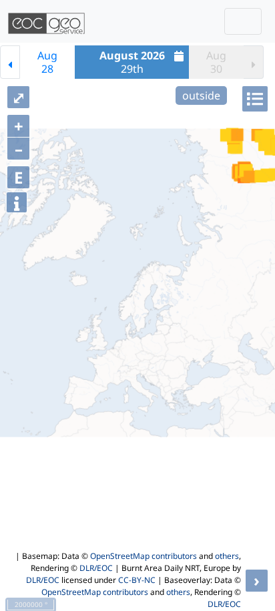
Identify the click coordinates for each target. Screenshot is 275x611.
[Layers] (255, 99)
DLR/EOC (96, 568)
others (227, 556)
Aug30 (216, 62)
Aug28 (47, 62)
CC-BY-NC (137, 580)
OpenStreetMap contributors (143, 556)
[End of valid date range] (254, 62)
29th (132, 62)
